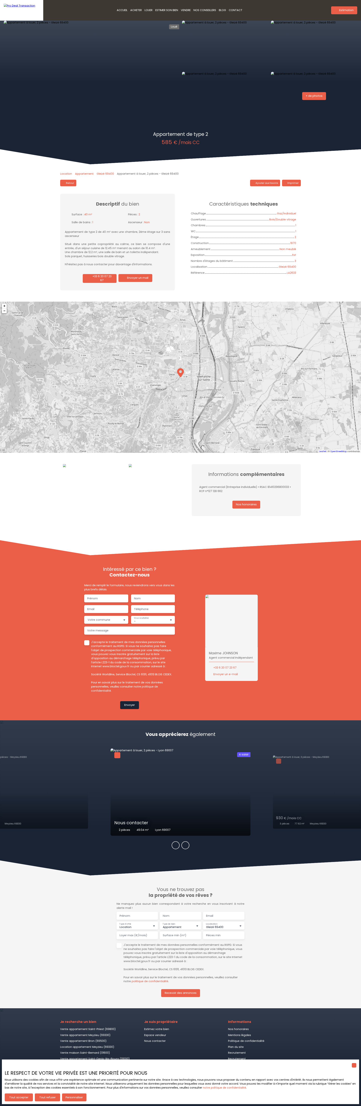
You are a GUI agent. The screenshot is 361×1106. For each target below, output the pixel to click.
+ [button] (4, 306)
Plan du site (236, 1047)
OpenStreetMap (338, 451)
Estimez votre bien (156, 1029)
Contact (235, 10)
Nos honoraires (238, 1029)
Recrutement (237, 1053)
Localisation (211, 924)
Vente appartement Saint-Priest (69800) (88, 1029)
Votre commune (99, 619)
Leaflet (322, 451)
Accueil (122, 10)
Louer (148, 10)
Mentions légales (239, 1035)
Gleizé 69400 (105, 174)
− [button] (4, 311)
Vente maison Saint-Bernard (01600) (85, 1053)
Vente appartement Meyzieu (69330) (85, 1035)
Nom (137, 598)
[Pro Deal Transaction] (21, 10)
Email (90, 609)
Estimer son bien (166, 10)
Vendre (186, 10)
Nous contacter (155, 1041)
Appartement (84, 174)
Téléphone (141, 609)
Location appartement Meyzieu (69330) (87, 1047)
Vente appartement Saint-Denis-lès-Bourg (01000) (95, 1059)
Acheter (136, 10)
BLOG (222, 10)
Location (66, 174)
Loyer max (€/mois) (133, 935)
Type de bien (169, 924)
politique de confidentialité (150, 981)
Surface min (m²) (174, 935)
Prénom (92, 598)
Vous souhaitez (141, 618)
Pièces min (213, 935)
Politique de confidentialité (246, 1041)
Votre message (97, 630)
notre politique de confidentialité (224, 1087)
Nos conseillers (204, 10)
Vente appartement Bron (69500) (83, 1041)
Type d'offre (125, 924)
